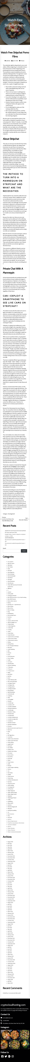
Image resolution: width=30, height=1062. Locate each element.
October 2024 (11, 881)
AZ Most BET (10, 593)
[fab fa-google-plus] (9, 1056)
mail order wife (11, 694)
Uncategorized (11, 514)
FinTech (9, 653)
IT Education (10, 667)
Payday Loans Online (12, 751)
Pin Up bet (10, 753)
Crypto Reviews (11, 635)
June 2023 (10, 906)
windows (10, 805)
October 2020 (11, 961)
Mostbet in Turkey (11, 712)
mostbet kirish (11, 715)
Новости (9, 819)
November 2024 (11, 879)
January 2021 (10, 958)
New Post (10, 729)
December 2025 (11, 856)
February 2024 (11, 891)
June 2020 (10, 967)
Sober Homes (11, 776)
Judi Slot (9, 676)
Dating (9, 642)
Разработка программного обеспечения (16, 823)
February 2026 (11, 852)
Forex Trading (10, 658)
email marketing (11, 649)
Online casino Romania (13, 740)
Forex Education (11, 656)
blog (9, 611)
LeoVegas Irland (11, 687)
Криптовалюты (11, 814)
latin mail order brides (12, 681)
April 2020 (10, 970)
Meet (9, 697)
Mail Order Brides (11, 692)
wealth (9, 799)
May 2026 (10, 847)
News (9, 731)
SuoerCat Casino (11, 783)
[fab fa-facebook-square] (2, 1056)
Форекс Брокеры (11, 828)
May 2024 (10, 886)
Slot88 (9, 774)
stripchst (17, 316)
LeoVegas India (11, 685)
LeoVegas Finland (11, 683)
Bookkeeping (10, 613)
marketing (10, 695)
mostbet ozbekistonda (13, 717)
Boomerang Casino (12, 615)
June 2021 (10, 949)
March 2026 (10, 850)
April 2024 (10, 888)
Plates (9, 760)
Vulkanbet (10, 796)
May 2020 (10, 968)
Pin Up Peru (10, 756)
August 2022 (10, 924)
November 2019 (11, 977)
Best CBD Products (12, 599)
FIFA (8, 651)
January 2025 (10, 875)
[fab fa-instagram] (12, 1056)
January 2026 (10, 854)
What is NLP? (10, 803)
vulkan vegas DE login (12, 792)
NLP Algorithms (11, 735)
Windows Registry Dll (12, 806)
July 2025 (10, 865)
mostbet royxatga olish (13, 719)
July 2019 (9, 981)
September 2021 (11, 943)
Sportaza (10, 781)
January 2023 (10, 915)
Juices (9, 678)
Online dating (10, 742)
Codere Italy (10, 627)
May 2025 (10, 868)
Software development (13, 780)
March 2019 (10, 983)
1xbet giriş (10, 579)
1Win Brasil (10, 565)
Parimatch (10, 746)
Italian (9, 672)
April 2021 (10, 952)
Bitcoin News (10, 606)
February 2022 (11, 934)
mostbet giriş (10, 710)
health (9, 660)
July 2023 (10, 904)
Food (9, 654)
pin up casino (10, 755)
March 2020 (10, 972)
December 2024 (11, 877)
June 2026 (10, 845)
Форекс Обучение (11, 830)
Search (4, 548)
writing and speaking (12, 810)
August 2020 (10, 965)
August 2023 (10, 902)
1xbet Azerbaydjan (11, 576)
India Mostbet (11, 663)
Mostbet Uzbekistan (12, 724)
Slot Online (10, 772)
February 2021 (10, 956)
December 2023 (11, 895)
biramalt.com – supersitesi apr (14, 604)
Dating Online (11, 644)
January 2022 (10, 936)
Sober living (10, 778)
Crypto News (10, 633)
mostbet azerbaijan (12, 706)
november (10, 737)
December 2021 (11, 938)
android (9, 592)
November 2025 (11, 857)
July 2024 (10, 883)
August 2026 (10, 841)
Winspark (10, 808)
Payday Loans (11, 749)
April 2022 (10, 931)
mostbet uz (10, 721)
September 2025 (11, 861)
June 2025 (10, 866)
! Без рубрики (10, 561)
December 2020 (11, 959)
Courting (9, 629)
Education (10, 647)
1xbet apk (10, 570)
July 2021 (9, 947)
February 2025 (11, 874)
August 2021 (10, 945)
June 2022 (10, 927)
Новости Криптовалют (12, 821)
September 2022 (11, 922)
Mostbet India (11, 713)
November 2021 (11, 940)
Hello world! (18, 993)
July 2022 (10, 925)
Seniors (9, 769)
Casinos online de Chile (13, 620)
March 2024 (10, 890)
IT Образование (11, 670)
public (9, 763)
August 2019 (10, 979)
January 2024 (10, 893)
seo (8, 771)
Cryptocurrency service (13, 640)
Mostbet (9, 701)
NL (8, 733)
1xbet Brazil (10, 577)
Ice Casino (10, 661)
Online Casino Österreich (13, 738)
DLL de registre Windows (13, 645)
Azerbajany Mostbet (12, 595)
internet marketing (12, 665)
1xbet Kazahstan (11, 581)
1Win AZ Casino (11, 563)
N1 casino (10, 726)
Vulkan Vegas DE (11, 790)
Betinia (9, 602)
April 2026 (10, 849)
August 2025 (10, 863)
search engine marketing (13, 767)
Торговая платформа (12, 824)
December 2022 (11, 917)
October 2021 (11, 942)
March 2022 (10, 933)
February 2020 (11, 974)
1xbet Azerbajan (11, 574)
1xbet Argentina (11, 572)
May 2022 (10, 929)
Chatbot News (11, 624)
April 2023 (10, 909)
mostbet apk (10, 703)
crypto (9, 631)
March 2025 (10, 872)
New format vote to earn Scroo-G (15, 728)
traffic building (11, 785)
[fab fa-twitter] (5, 1056)
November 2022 (11, 918)
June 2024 (10, 884)
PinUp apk (10, 758)
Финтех (9, 826)
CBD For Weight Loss (12, 622)
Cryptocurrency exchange (13, 636)
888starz (10, 588)
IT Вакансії (10, 669)
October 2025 (11, 859)
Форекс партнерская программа (14, 831)
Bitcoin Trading (11, 610)
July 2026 (10, 843)
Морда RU (10, 817)
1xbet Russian (10, 583)
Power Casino (11, 762)
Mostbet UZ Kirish (11, 722)
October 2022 (11, 920)
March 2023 (10, 911)
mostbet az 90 (11, 704)
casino (9, 619)
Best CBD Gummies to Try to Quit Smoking (17, 597)
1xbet (9, 568)
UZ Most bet (10, 789)
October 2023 (11, 899)
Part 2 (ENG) (10, 747)
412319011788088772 (9, 537)
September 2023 (11, 900)
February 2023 (11, 913)
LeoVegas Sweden (12, 688)
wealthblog (10, 801)
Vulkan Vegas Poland (12, 794)
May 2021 (10, 951)
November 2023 (11, 897)
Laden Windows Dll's (12, 679)
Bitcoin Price (10, 608)
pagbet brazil (10, 744)
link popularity (11, 690)
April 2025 (10, 870)
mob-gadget (10, 699)
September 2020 (11, 963)
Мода (9, 815)
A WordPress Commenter (8, 993)
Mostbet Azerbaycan (12, 708)
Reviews (9, 765)
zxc (8, 812)
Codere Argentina (11, 626)
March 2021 (10, 954)
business (10, 617)
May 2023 (10, 908)
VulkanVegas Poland (12, 797)
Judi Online (10, 674)
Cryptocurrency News (12, 638)
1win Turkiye (10, 567)
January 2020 (10, 976)
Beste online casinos (12, 601)
